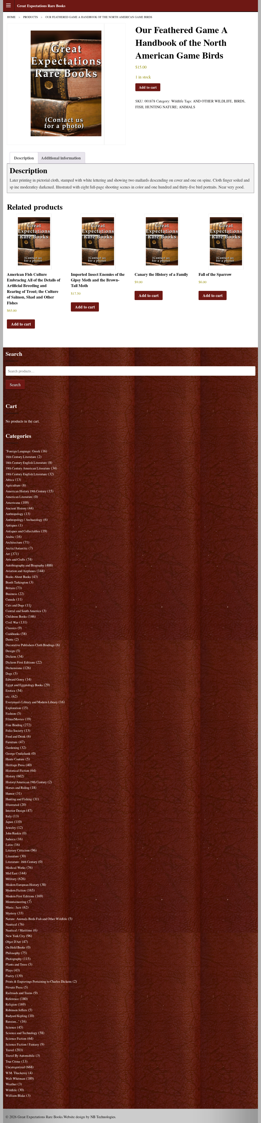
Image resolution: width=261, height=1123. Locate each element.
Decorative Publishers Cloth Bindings (30, 645)
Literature (12, 856)
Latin (9, 845)
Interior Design (15, 810)
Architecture (14, 542)
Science (11, 1027)
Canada (10, 599)
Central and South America (23, 611)
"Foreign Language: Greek (23, 451)
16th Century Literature (21, 457)
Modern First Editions (20, 896)
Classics (11, 628)
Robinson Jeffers (16, 1010)
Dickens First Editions (20, 662)
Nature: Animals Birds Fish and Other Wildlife (36, 919)
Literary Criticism (18, 850)
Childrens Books (16, 616)
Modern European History (22, 885)
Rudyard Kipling (16, 1016)
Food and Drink (15, 736)
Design (10, 651)
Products (30, 17)
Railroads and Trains (19, 993)
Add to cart (148, 87)
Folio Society (14, 730)
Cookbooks (13, 634)
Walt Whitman (15, 1078)
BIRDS (239, 101)
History (10, 776)
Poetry (10, 976)
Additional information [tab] (61, 158)
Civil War (12, 622)
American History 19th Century (26, 491)
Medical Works (15, 867)
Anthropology (14, 514)
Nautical (11, 924)
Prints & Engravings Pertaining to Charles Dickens (39, 981)
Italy (9, 816)
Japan (9, 822)
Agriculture (13, 485)
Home (11, 17)
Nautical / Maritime (19, 930)
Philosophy (13, 953)
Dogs (9, 673)
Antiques (11, 525)
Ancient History (16, 508)
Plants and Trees (16, 964)
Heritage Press (15, 765)
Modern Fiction (16, 890)
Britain (10, 588)
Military (11, 879)
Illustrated (12, 805)
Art (8, 554)
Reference (12, 999)
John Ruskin (13, 833)
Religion (11, 1004)
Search (15, 384)
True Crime (13, 1061)
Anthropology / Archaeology (24, 520)
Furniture (12, 742)
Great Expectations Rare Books (41, 5)
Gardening (12, 748)
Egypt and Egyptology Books (24, 685)
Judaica (11, 839)
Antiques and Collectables (23, 531)
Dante (10, 639)
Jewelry (11, 828)
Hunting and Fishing (19, 799)
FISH (139, 106)
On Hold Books (15, 947)
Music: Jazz (13, 907)
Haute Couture (15, 759)
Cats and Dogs (15, 605)
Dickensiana (14, 668)
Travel (10, 1050)
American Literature (19, 497)
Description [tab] (24, 158)
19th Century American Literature (28, 468)
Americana (13, 502)
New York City (15, 936)
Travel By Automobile (20, 1055)
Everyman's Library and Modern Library (32, 702)
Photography (14, 959)
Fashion (11, 713)
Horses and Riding (17, 788)
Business (11, 594)
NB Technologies (102, 1116)
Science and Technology (21, 1033)
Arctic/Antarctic (17, 548)
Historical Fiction (17, 770)
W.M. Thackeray (16, 1073)
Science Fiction (16, 1038)
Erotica (10, 690)
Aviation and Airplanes (21, 571)
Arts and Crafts (15, 559)
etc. (8, 696)
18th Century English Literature (26, 463)
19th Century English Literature (26, 474)
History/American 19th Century (26, 782)
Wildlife (177, 101)
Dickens (11, 656)
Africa (10, 480)
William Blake (15, 1095)
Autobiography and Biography (25, 565)
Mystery (11, 913)
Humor (10, 793)
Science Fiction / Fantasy (22, 1044)
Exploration (13, 708)
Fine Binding (14, 725)
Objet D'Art (13, 942)
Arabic (10, 537)
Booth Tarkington (17, 582)
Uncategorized (15, 1067)
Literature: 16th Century (21, 862)
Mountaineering (16, 902)
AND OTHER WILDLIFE (212, 101)
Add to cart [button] (21, 324)
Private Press (14, 987)
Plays (9, 970)
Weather (11, 1084)
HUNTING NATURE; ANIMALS (170, 106)
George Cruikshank (18, 753)
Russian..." (12, 1021)
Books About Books (18, 577)
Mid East (12, 873)
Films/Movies (15, 719)
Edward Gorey (15, 679)
